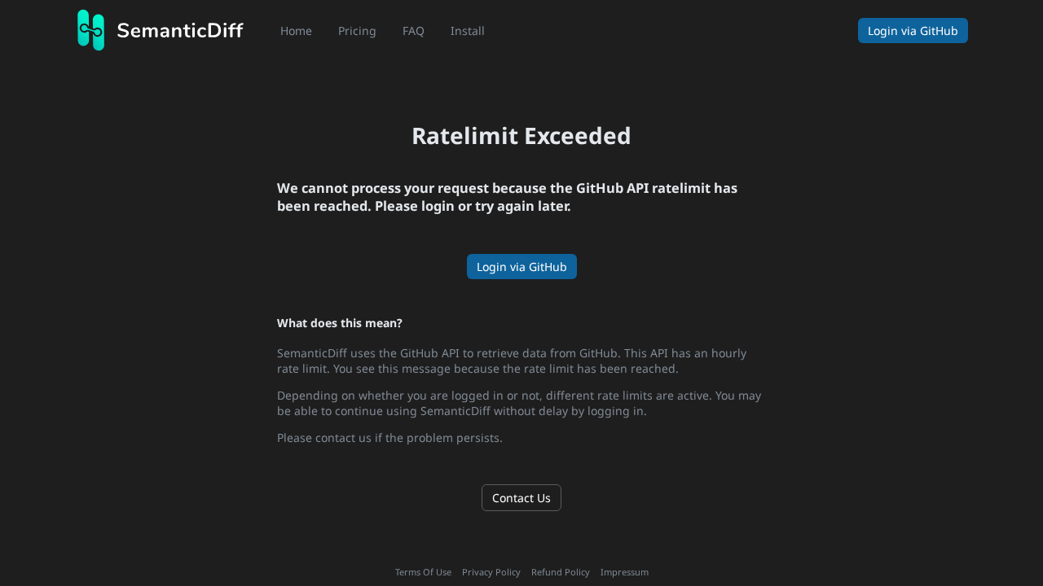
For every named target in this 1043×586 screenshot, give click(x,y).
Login (913, 30)
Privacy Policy (491, 572)
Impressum (625, 572)
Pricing (357, 30)
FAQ (414, 30)
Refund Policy (560, 572)
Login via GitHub (522, 266)
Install (468, 30)
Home (296, 30)
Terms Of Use (423, 572)
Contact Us (521, 497)
